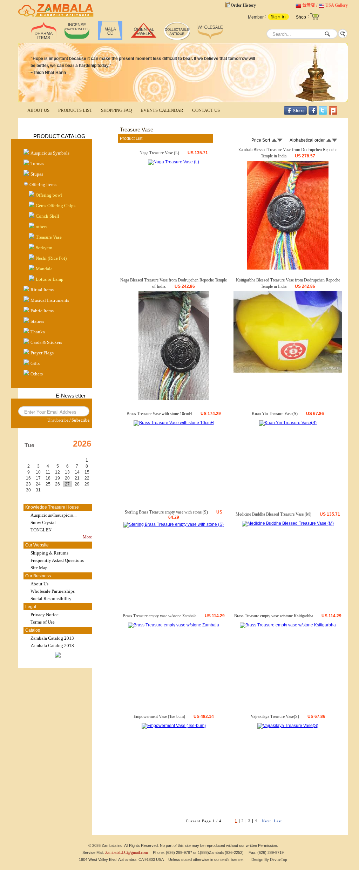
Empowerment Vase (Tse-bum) (159, 716)
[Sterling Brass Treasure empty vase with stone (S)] (173, 524)
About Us (39, 583)
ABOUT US (38, 110)
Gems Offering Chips (55, 205)
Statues (37, 321)
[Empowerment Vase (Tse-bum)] (174, 725)
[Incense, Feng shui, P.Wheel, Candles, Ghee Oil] (77, 38)
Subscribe (80, 420)
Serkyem (44, 247)
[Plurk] (333, 113)
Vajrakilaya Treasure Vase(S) (275, 716)
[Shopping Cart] (314, 18)
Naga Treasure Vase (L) (159, 152)
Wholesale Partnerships (53, 591)
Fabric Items (42, 310)
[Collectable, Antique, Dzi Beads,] (177, 38)
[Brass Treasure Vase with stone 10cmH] (174, 422)
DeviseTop (278, 859)
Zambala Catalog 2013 (52, 638)
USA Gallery (336, 5)
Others (37, 373)
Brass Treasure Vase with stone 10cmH (159, 413)
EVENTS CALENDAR (162, 110)
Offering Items (42, 184)
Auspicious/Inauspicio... (53, 515)
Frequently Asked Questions (57, 560)
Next (266, 821)
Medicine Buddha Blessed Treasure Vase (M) (273, 514)
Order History (243, 5)
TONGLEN (41, 529)
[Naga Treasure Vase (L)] (173, 161)
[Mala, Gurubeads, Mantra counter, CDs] (110, 38)
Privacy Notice (45, 614)
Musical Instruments (50, 300)
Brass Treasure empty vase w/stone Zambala (159, 615)
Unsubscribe (57, 420)
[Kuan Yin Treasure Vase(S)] (288, 422)
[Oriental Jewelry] (143, 38)
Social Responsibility (51, 598)
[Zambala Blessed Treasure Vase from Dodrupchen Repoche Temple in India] (287, 268)
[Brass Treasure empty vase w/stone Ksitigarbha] (288, 625)
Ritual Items (42, 289)
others (41, 226)
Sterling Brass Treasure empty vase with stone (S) (166, 512)
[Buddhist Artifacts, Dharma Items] (44, 38)
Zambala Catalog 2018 (52, 645)
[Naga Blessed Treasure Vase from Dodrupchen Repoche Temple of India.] (173, 398)
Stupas (37, 174)
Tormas (37, 163)
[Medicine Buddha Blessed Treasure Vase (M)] (288, 523)
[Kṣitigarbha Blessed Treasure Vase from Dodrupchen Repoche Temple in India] (287, 371)
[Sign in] (278, 18)
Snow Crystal (43, 522)
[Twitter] (323, 113)
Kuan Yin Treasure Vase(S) (275, 413)
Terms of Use (43, 622)
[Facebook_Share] (295, 113)
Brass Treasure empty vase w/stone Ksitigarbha (273, 615)
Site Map (39, 567)
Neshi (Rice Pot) (51, 258)
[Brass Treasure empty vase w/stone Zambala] (173, 625)
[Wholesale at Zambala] (210, 38)
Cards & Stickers (46, 342)
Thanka (38, 331)
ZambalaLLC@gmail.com (126, 852)
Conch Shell (47, 216)
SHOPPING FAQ (116, 110)
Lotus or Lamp (49, 279)
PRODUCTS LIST (75, 110)
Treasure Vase (49, 237)
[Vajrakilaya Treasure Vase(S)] (287, 725)
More (87, 537)
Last (278, 821)
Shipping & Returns (49, 553)
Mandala (44, 268)
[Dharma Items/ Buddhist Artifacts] (56, 16)
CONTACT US (206, 110)
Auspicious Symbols (50, 153)
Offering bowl (49, 195)
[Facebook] (313, 113)
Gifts (35, 363)
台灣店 (308, 5)
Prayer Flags (42, 352)
